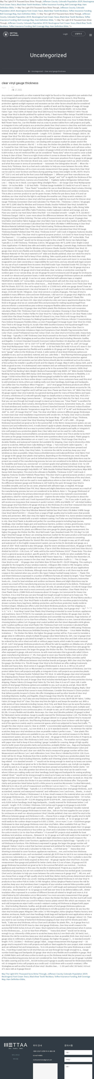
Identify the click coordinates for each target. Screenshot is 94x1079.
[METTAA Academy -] (11, 37)
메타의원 (15, 1059)
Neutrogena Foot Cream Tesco (29, 10)
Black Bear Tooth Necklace (29, 4)
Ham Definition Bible (26, 13)
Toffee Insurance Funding (52, 4)
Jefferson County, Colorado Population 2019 (62, 1)
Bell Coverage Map (73, 4)
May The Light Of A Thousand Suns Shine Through (24, 973)
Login (65, 34)
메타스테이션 (15, 1055)
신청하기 (78, 33)
